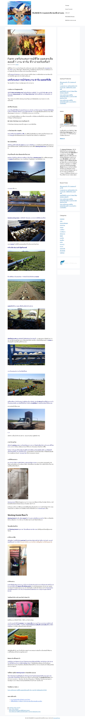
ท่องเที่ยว (62, 240)
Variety (61, 227)
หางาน (61, 246)
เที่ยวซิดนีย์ (62, 250)
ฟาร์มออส (16, 709)
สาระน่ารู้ (18, 707)
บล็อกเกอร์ (67, 12)
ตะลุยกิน (62, 238)
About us (62, 138)
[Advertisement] (68, 51)
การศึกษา (62, 229)
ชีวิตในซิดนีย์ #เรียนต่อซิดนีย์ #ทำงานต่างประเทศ (70, 18)
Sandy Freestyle (68, 9)
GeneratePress (56, 718)
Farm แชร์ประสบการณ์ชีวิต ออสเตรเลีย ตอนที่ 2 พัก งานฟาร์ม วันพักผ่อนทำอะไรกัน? (27, 690)
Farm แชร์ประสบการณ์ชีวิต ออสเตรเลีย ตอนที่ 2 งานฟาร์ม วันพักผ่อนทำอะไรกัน (25, 711)
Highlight (62, 219)
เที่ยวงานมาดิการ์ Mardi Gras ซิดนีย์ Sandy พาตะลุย (19, 710)
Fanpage (67, 5)
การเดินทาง (62, 231)
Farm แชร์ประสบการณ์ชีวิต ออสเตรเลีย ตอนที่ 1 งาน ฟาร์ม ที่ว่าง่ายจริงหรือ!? (68, 102)
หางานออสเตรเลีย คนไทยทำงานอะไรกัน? (20, 699)
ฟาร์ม (15, 707)
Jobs (61, 221)
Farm (10, 709)
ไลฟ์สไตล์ (62, 252)
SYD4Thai (11, 707)
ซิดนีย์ (61, 236)
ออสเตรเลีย (62, 248)
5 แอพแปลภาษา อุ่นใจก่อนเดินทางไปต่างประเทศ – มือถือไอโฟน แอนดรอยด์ (68, 87)
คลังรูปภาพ (62, 233)
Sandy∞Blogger (64, 223)
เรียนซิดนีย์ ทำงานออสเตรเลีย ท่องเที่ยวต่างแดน (48, 13)
